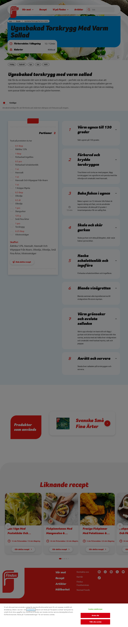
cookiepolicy (31, 610)
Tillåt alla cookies (95, 622)
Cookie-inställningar (95, 609)
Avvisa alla (95, 615)
